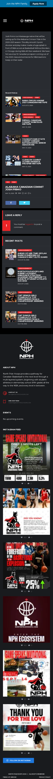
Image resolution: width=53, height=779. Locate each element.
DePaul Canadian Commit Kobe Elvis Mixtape (32, 122)
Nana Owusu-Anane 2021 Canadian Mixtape (34, 101)
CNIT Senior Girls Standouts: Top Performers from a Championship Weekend (31, 298)
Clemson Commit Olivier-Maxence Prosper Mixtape (31, 162)
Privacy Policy (44, 777)
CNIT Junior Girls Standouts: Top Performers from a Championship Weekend (31, 318)
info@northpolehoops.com (18, 394)
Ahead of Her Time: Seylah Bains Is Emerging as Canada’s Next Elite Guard (33, 255)
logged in (29, 224)
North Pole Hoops (15, 774)
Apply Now (38, 3)
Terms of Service (9, 777)
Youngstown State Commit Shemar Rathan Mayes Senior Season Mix (34, 142)
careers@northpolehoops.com (19, 402)
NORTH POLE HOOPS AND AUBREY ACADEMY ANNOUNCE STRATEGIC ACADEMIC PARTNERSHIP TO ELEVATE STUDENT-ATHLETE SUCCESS (32, 276)
